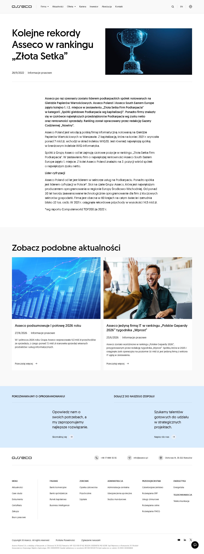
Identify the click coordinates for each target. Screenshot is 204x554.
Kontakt (119, 6)
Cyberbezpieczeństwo (152, 487)
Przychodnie (85, 493)
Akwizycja (107, 6)
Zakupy (15, 511)
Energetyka (179, 487)
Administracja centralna (118, 487)
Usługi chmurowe (150, 499)
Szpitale (83, 499)
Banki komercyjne (58, 487)
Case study (17, 493)
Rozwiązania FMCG (151, 511)
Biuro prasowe (19, 517)
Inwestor (94, 6)
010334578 (95, 546)
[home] (22, 6)
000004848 (128, 548)
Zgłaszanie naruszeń (91, 540)
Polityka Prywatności (65, 540)
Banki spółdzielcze (58, 493)
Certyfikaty (17, 505)
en (181, 6)
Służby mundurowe (117, 499)
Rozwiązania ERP (150, 493)
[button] (45, 6)
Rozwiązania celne (150, 505)
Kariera (82, 6)
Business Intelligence (59, 505)
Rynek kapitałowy (58, 499)
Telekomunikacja (181, 501)
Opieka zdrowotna (88, 487)
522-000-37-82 (78, 546)
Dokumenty (17, 499)
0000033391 (55, 548)
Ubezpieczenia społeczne (120, 493)
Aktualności (57, 6)
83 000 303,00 (90, 548)
